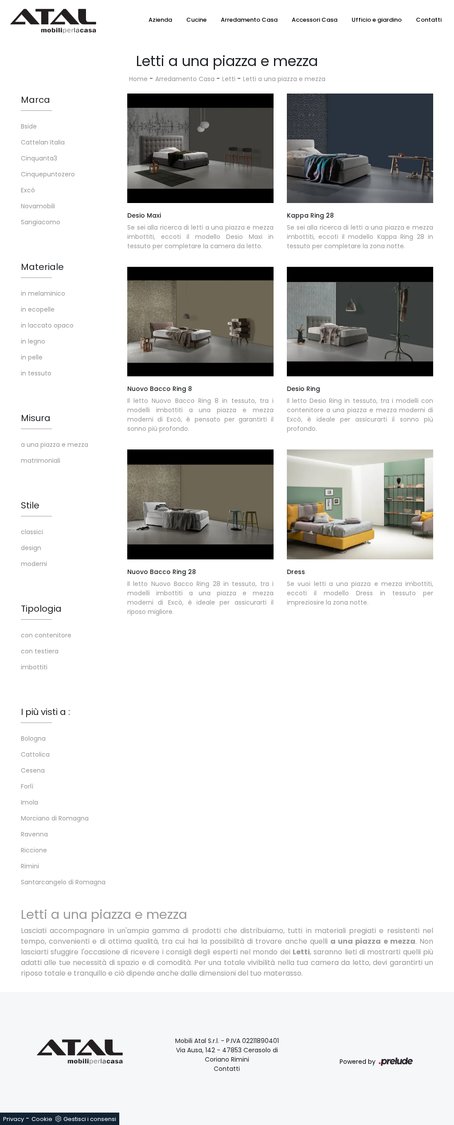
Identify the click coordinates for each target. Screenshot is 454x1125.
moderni (34, 563)
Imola (29, 802)
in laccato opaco (47, 325)
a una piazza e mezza (54, 444)
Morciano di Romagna (55, 818)
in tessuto (36, 373)
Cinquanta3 (39, 158)
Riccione (34, 850)
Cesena (33, 770)
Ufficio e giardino (377, 20)
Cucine (196, 20)
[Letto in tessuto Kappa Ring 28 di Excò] (360, 148)
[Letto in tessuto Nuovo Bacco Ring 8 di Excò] (200, 322)
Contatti (429, 20)
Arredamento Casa (249, 20)
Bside (29, 126)
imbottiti (34, 667)
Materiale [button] (42, 267)
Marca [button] (35, 100)
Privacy (13, 1119)
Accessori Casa (314, 20)
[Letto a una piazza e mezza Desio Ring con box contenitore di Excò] (360, 322)
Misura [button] (36, 418)
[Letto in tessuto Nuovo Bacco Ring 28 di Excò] (200, 504)
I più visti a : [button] (45, 712)
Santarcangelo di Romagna (63, 882)
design (31, 547)
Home (138, 78)
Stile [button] (30, 505)
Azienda (160, 20)
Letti (228, 78)
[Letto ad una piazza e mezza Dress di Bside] (360, 504)
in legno (33, 341)
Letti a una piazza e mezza (284, 78)
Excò (28, 190)
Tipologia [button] (41, 608)
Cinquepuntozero (48, 174)
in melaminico (43, 293)
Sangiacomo (40, 222)
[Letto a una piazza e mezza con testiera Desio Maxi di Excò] (200, 148)
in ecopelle (38, 309)
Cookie (41, 1119)
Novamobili (38, 206)
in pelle (32, 357)
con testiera (40, 651)
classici (32, 531)
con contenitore (46, 635)
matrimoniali (40, 460)
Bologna (33, 738)
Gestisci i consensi (89, 1119)
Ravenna (34, 834)
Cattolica (35, 754)
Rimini (30, 866)
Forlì (27, 786)
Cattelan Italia (43, 142)
